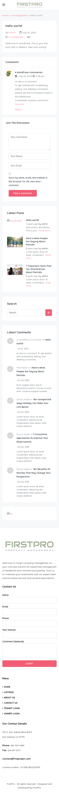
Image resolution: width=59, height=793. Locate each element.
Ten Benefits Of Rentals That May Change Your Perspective (34, 473)
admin (12, 32)
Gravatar (19, 104)
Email (5, 606)
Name (5, 595)
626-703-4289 (17, 745)
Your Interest (9, 629)
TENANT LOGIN (12, 708)
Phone (5, 618)
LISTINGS (9, 692)
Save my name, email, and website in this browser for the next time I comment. (28, 181)
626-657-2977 (14, 750)
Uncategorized (19, 15)
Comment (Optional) (13, 641)
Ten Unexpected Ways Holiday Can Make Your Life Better (34, 403)
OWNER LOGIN (12, 713)
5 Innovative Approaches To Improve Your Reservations (32, 438)
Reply (18, 109)
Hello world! (32, 220)
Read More (44, 230)
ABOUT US (9, 697)
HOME (7, 686)
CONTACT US (10, 702)
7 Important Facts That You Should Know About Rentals (38, 269)
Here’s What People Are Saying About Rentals (37, 241)
